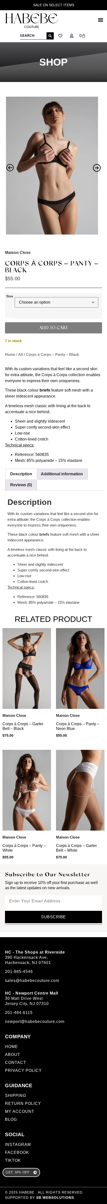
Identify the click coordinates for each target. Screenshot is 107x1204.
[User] (72, 36)
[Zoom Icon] (52, 166)
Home (10, 355)
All (20, 355)
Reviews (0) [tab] (21, 485)
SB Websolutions (55, 1198)
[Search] (50, 36)
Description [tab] (21, 474)
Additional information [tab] (62, 474)
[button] (100, 20)
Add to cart (53, 328)
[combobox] (33, 36)
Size (9, 296)
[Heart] (60, 36)
